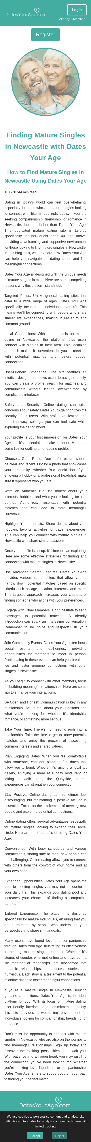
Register (45, 34)
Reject (59, 1136)
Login (77, 10)
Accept (35, 1136)
